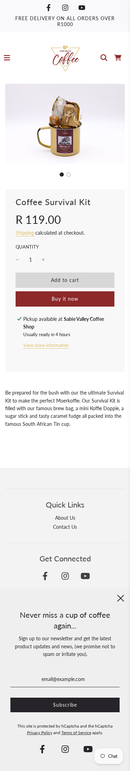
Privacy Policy (39, 732)
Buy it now (65, 299)
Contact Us (65, 527)
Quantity (27, 247)
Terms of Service (76, 732)
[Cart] (118, 57)
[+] (43, 259)
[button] (62, 174)
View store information (46, 345)
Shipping (25, 233)
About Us (65, 518)
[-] (17, 259)
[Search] (104, 57)
